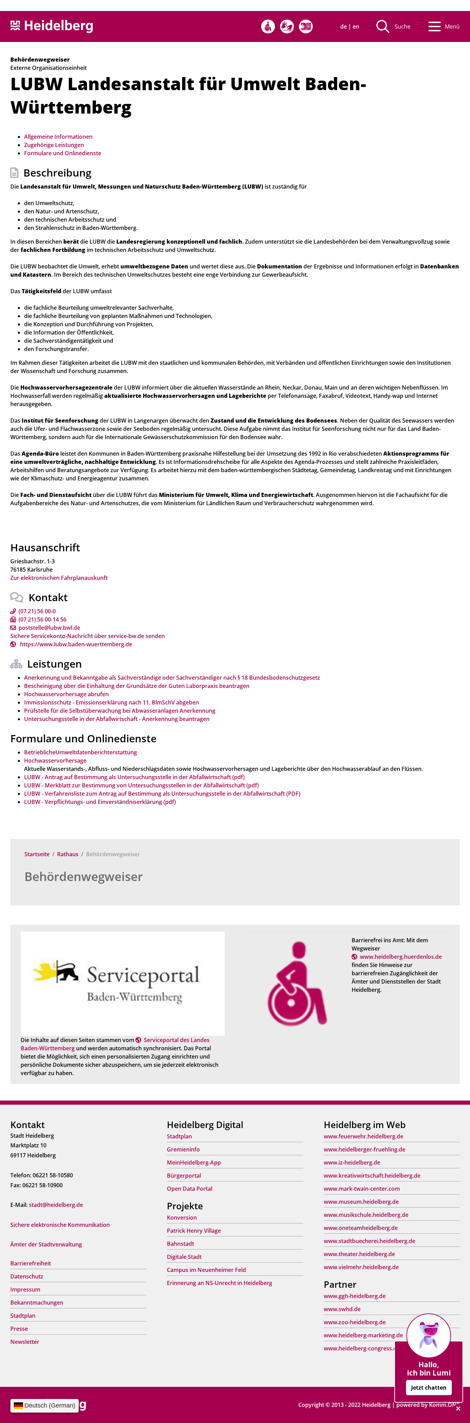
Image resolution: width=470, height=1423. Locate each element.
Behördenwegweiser (83, 876)
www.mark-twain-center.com (362, 1188)
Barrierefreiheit (30, 1263)
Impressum (25, 1289)
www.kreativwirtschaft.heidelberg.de (372, 1175)
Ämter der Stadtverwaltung (46, 1244)
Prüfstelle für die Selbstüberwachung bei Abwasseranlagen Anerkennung (119, 710)
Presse (19, 1328)
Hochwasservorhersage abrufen (66, 694)
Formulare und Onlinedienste (62, 153)
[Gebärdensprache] (287, 26)
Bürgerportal (184, 1175)
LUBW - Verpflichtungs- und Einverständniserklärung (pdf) (100, 802)
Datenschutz (26, 1276)
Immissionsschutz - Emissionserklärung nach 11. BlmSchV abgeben (111, 702)
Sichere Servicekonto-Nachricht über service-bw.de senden (87, 636)
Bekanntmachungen (36, 1302)
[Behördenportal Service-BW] (123, 983)
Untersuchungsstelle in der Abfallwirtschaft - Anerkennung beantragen (117, 719)
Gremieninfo (183, 1149)
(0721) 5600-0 (37, 611)
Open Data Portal (189, 1188)
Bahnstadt (180, 1243)
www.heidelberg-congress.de (362, 1348)
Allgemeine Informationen (58, 136)
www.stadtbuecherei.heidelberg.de (369, 1241)
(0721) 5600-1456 (42, 619)
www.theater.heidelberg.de (359, 1254)
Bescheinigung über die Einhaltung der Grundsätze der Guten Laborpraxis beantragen (136, 686)
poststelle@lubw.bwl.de (49, 627)
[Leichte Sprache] (306, 26)
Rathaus (67, 854)
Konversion (182, 1217)
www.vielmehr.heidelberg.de (361, 1267)
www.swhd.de (342, 1309)
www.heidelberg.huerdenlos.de (401, 956)
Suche (402, 26)
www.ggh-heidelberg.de (355, 1296)
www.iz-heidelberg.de (352, 1162)
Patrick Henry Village (194, 1230)
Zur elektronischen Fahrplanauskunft (59, 578)
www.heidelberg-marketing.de (363, 1335)
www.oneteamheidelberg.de (361, 1228)
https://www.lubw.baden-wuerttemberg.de (75, 644)
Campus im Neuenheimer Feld (206, 1270)
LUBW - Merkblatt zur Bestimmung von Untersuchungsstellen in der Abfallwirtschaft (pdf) (141, 785)
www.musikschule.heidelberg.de (366, 1215)
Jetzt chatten (429, 1387)
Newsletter (24, 1342)
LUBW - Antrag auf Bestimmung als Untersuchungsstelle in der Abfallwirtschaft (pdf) (134, 777)
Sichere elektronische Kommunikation (60, 1225)
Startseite (37, 854)
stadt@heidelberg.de (56, 1205)
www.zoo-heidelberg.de (355, 1322)
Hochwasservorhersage (55, 760)
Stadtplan (22, 1315)
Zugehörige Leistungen (54, 145)
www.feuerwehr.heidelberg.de (363, 1136)
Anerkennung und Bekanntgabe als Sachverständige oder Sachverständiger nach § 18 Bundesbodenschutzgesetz (172, 677)
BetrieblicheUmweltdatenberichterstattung (80, 752)
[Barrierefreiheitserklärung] (268, 26)
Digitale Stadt (184, 1257)
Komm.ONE (444, 1405)
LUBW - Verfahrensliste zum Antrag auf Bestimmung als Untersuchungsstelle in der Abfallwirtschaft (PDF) (162, 793)
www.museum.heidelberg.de (361, 1202)
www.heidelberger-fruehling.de (364, 1149)
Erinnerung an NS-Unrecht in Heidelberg (219, 1283)
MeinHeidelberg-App (194, 1162)
